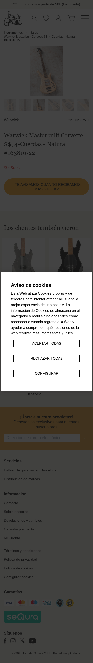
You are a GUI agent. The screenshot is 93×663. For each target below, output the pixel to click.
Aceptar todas (46, 343)
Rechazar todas (46, 358)
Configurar (46, 373)
